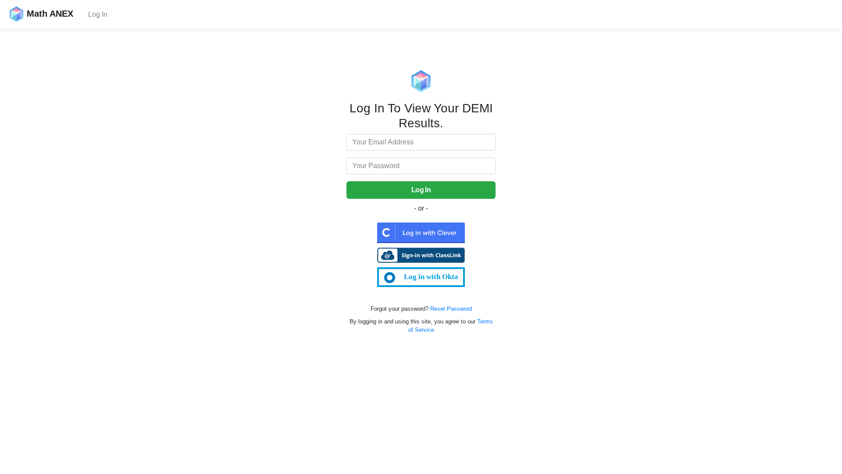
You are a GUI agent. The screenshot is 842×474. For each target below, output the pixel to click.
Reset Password (451, 308)
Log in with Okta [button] (431, 277)
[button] (421, 233)
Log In (97, 14)
